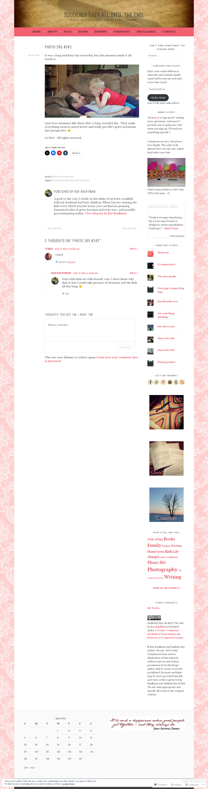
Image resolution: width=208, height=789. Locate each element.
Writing (172, 577)
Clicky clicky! (158, 97)
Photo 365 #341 (54, 228)
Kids (67, 180)
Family (55, 180)
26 (25, 758)
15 (58, 744)
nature (163, 557)
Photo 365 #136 (166, 338)
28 (47, 758)
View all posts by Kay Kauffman (106, 213)
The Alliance (146, 31)
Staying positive (167, 362)
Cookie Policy (68, 784)
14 (47, 744)
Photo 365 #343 (129, 228)
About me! (163, 252)
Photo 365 (57, 177)
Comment (125, 347)
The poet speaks (167, 276)
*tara (49, 248)
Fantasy (166, 546)
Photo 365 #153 (166, 350)
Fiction (176, 546)
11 (91, 737)
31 (80, 758)
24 (80, 751)
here (156, 117)
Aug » (33, 767)
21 (47, 751)
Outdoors (172, 557)
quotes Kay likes (163, 206)
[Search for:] (166, 55)
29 (58, 758)
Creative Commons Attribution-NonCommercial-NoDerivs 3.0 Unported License (165, 634)
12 (25, 744)
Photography (68, 177)
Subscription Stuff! (166, 65)
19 (25, 751)
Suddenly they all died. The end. (104, 15)
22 (58, 751)
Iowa (160, 551)
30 (69, 758)
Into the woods (166, 326)
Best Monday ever (168, 301)
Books (83, 31)
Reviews (101, 31)
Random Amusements (166, 588)
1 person (71, 262)
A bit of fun (155, 539)
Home (37, 31)
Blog (68, 31)
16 (69, 744)
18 (91, 744)
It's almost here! (166, 264)
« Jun (25, 767)
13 (36, 744)
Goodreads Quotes (176, 236)
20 (36, 751)
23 (69, 751)
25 (91, 751)
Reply (133, 249)
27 (36, 758)
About (52, 31)
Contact (169, 31)
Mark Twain (171, 228)
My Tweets (153, 608)
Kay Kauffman (61, 273)
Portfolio (122, 31)
